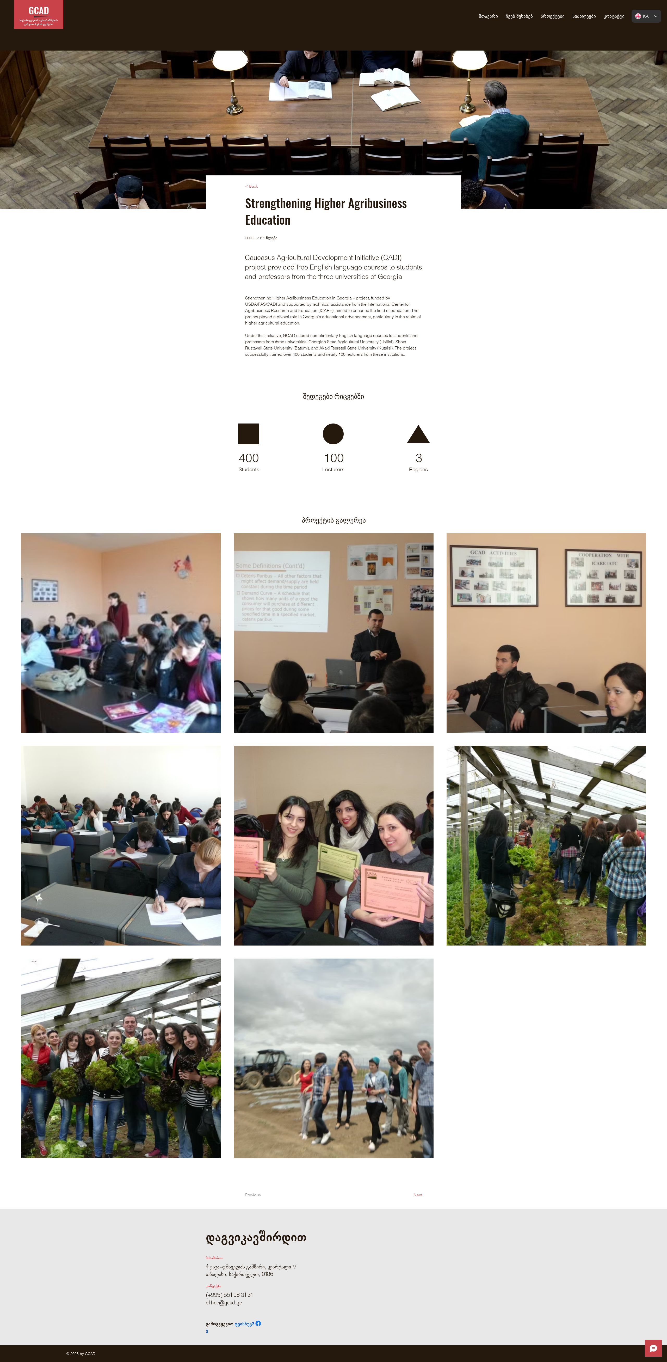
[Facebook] (258, 1323)
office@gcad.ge (224, 1303)
